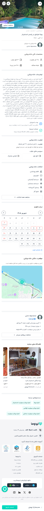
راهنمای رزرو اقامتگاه (36, 460)
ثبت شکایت (39, 467)
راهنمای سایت (17, 473)
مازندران (32, 31)
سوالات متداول (38, 470)
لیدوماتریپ (39, 31)
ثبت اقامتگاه (39, 473)
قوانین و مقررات (16, 470)
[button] (22, 282)
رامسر (27, 31)
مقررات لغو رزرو (37, 463)
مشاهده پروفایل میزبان (23, 335)
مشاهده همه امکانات (23, 197)
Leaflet (39, 297)
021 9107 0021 (31, 430)
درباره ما (19, 463)
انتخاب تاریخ (10, 507)
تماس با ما (18, 467)
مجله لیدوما (17, 460)
